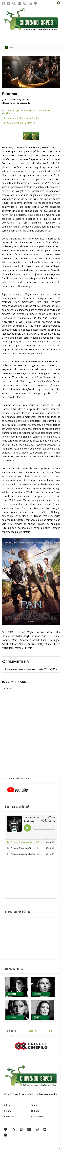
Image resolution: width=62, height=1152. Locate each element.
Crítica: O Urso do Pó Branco (19, 122)
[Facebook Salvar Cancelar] (5, 1135)
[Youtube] (30, 3)
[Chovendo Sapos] (31, 31)
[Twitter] (8, 3)
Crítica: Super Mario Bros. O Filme (22, 118)
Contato (8, 1116)
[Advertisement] (31, 37)
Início (7, 1105)
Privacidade (37, 1116)
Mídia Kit (35, 1111)
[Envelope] (19, 3)
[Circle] (35, 3)
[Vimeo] (24, 3)
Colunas (8, 1111)
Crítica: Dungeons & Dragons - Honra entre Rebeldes (26, 112)
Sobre (34, 1105)
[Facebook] (3, 3)
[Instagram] (13, 3)
